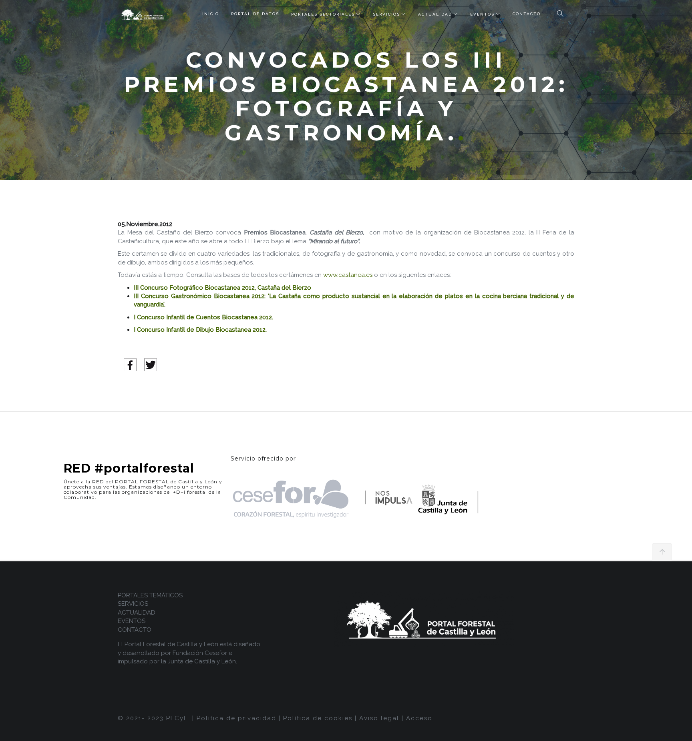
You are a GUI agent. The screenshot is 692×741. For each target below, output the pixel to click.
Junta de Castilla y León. (202, 661)
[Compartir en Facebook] (130, 364)
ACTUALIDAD (435, 14)
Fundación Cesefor (200, 653)
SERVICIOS (386, 14)
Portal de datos (255, 14)
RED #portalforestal (129, 468)
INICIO (210, 14)
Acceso (419, 718)
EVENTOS (482, 14)
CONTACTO (527, 14)
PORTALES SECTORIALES (323, 14)
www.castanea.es (347, 274)
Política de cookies (317, 718)
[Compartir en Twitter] (150, 364)
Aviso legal (379, 718)
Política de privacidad (236, 718)
